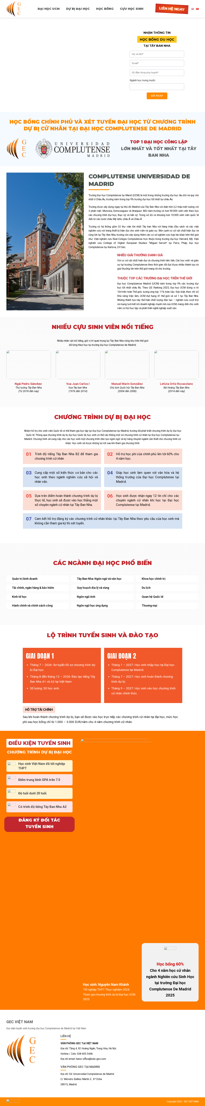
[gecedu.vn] (16, 9)
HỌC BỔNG (105, 9)
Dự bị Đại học (78, 9)
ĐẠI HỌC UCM (49, 9)
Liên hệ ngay (172, 9)
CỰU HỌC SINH (131, 9)
